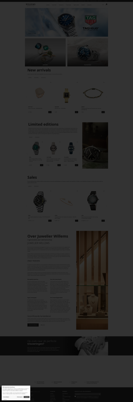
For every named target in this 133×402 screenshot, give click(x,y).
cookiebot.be (5, 399)
